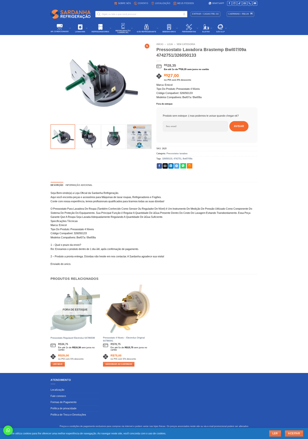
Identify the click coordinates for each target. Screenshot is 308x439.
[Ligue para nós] (250, 3)
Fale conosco (58, 396)
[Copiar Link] (189, 166)
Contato (143, 3)
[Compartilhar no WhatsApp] (183, 166)
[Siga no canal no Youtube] (255, 3)
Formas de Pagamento (64, 402)
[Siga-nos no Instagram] (234, 3)
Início (159, 44)
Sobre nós (124, 3)
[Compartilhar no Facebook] (159, 166)
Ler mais (58, 364)
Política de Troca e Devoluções (68, 414)
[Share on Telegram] (176, 166)
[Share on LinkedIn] (171, 166)
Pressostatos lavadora (177, 153)
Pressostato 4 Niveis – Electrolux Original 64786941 (124, 339)
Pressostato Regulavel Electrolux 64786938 (73, 338)
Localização (162, 3)
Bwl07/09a (187, 158)
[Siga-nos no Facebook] (229, 3)
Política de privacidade (64, 408)
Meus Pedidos (185, 3)
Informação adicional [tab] (78, 185)
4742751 (177, 158)
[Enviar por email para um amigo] (165, 166)
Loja (170, 44)
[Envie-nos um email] (244, 3)
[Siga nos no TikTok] (239, 3)
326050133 (167, 158)
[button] (240, 14)
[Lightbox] (147, 46)
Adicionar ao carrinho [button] (118, 364)
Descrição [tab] (57, 185)
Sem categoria (186, 44)
